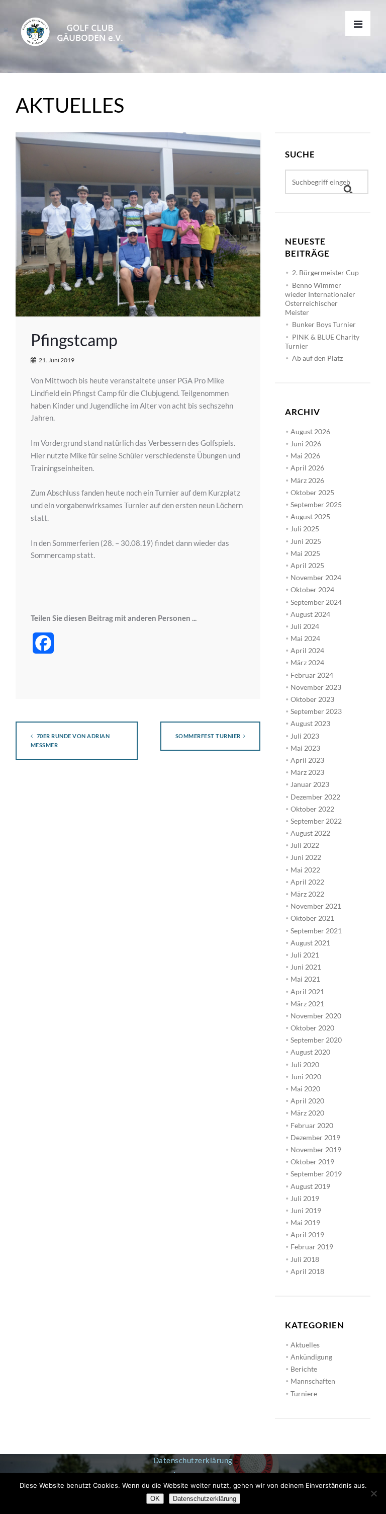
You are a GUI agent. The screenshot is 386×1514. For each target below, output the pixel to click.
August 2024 (310, 614)
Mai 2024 (305, 638)
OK (155, 1498)
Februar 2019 (312, 1246)
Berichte (304, 1369)
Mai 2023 (305, 748)
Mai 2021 (305, 979)
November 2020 (316, 1015)
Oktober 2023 (312, 699)
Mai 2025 (305, 553)
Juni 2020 (306, 1076)
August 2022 (310, 833)
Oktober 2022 (312, 809)
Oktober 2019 (312, 1161)
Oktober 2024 (312, 589)
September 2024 (316, 602)
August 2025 (310, 516)
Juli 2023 (305, 736)
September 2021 (316, 930)
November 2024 (316, 577)
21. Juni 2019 (56, 360)
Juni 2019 (306, 1210)
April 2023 (307, 760)
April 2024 (307, 650)
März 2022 (307, 894)
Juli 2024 (305, 626)
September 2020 (316, 1039)
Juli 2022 (305, 845)
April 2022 (307, 882)
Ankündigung (311, 1356)
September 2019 (316, 1173)
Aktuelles (305, 1344)
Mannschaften (313, 1381)
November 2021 (316, 906)
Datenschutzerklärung (193, 1460)
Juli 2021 (305, 954)
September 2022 (316, 821)
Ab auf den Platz (317, 358)
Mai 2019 (305, 1222)
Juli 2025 (305, 528)
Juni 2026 (306, 443)
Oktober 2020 (312, 1027)
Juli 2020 (305, 1064)
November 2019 (316, 1149)
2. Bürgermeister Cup (325, 272)
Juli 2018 (305, 1259)
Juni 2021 (306, 967)
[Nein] (373, 1493)
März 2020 (307, 1112)
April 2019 (307, 1234)
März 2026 (307, 480)
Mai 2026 (305, 455)
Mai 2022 (305, 869)
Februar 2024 (312, 675)
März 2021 (307, 1003)
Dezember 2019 (315, 1137)
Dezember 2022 (315, 796)
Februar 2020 (312, 1125)
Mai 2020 (305, 1088)
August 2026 (310, 431)
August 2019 (310, 1186)
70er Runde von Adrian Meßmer (70, 740)
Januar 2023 (310, 784)
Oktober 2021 (312, 918)
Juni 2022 (306, 857)
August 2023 (310, 723)
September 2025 (316, 504)
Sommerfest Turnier (208, 736)
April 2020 (307, 1100)
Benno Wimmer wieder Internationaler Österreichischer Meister (320, 299)
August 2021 (310, 942)
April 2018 (307, 1271)
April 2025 (307, 565)
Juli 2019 (305, 1198)
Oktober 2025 (312, 492)
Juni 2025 (306, 541)
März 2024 (307, 662)
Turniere (304, 1393)
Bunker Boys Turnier (324, 324)
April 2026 (307, 467)
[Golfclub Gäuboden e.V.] (76, 23)
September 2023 (316, 711)
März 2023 (307, 772)
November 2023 (316, 687)
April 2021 (307, 991)
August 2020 (310, 1052)
